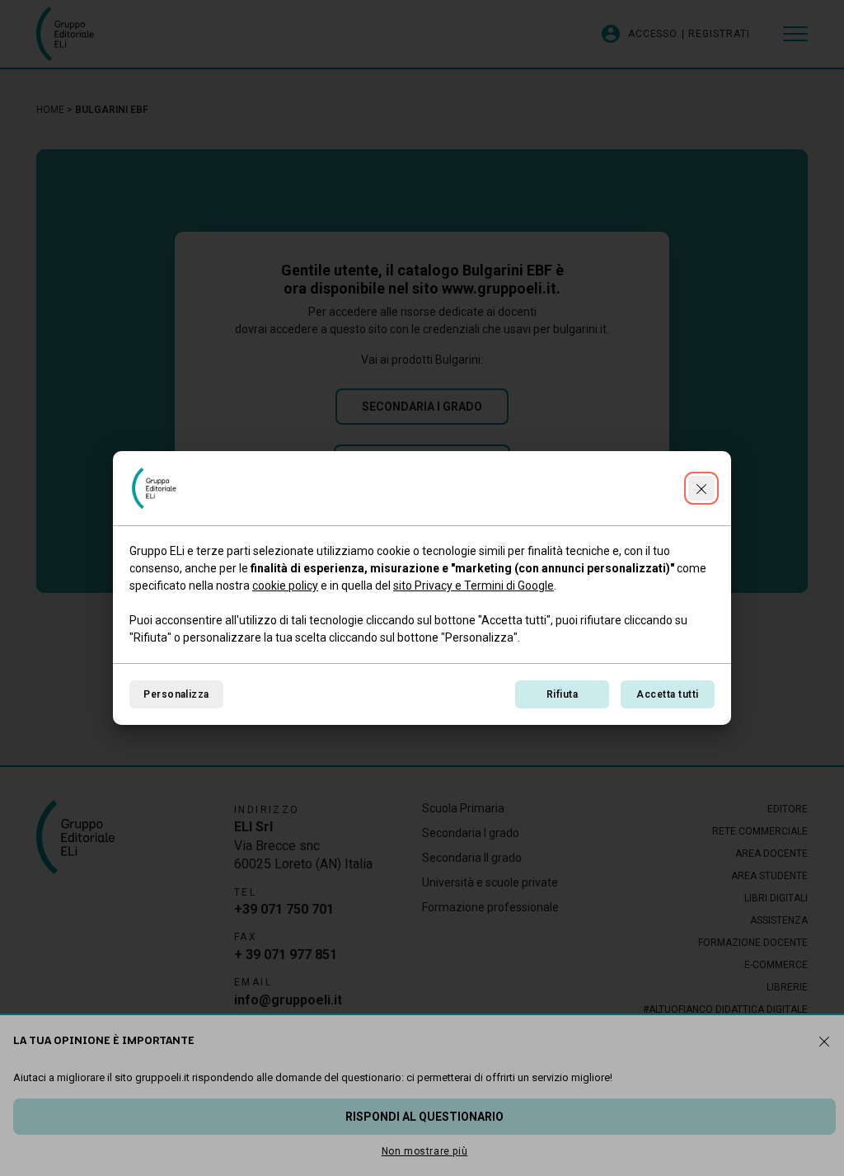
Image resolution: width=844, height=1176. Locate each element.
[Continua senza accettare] (701, 488)
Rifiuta (562, 694)
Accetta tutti (667, 694)
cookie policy (285, 585)
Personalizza (176, 694)
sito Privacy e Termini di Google (473, 585)
